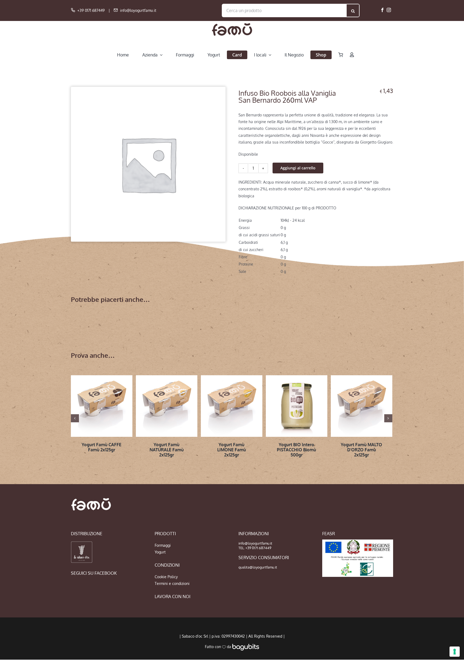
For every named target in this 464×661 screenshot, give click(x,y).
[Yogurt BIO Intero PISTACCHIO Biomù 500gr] (296, 406)
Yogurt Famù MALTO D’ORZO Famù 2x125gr (361, 450)
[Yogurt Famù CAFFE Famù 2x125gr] (101, 406)
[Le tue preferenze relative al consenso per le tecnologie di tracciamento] (455, 651)
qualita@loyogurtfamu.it (257, 567)
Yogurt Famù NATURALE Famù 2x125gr (167, 450)
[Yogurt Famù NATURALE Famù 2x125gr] (166, 406)
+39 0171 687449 (91, 10)
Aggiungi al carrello (298, 167)
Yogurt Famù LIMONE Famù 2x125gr (231, 450)
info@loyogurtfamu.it (138, 10)
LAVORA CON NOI (172, 596)
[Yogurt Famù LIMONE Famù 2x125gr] (231, 406)
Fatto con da (218, 646)
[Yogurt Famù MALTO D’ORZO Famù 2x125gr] (361, 406)
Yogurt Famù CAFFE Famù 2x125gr (101, 447)
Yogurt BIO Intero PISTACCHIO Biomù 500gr (296, 450)
